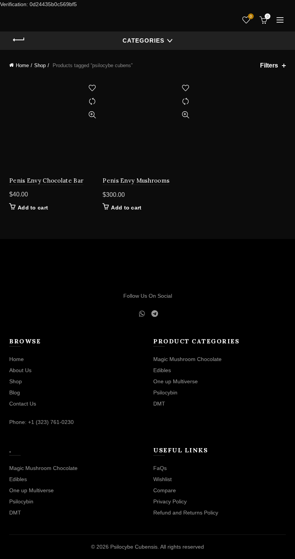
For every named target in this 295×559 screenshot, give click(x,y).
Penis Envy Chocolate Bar (46, 180)
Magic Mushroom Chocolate (187, 359)
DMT (159, 404)
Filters (269, 65)
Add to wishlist (92, 88)
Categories (143, 40)
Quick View (92, 115)
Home (22, 65)
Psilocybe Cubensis (133, 547)
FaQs (160, 468)
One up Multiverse (175, 381)
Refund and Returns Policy (185, 513)
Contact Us (22, 404)
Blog (14, 392)
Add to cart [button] (33, 207)
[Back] (18, 40)
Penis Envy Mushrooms (136, 180)
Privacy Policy (170, 501)
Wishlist (251, 16)
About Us (20, 370)
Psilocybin (165, 392)
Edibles (162, 370)
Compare (92, 101)
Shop (40, 65)
